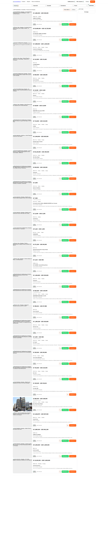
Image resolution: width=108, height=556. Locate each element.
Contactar (72, 24)
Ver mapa (86, 11)
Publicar (87, 1)
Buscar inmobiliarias (36, 1)
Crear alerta (66, 9)
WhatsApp (64, 24)
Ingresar (92, 1)
